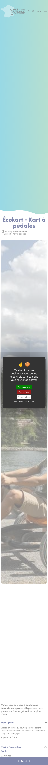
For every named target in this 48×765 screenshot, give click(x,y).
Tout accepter (24, 387)
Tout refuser (24, 392)
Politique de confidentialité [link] (24, 401)
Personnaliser (24, 397)
